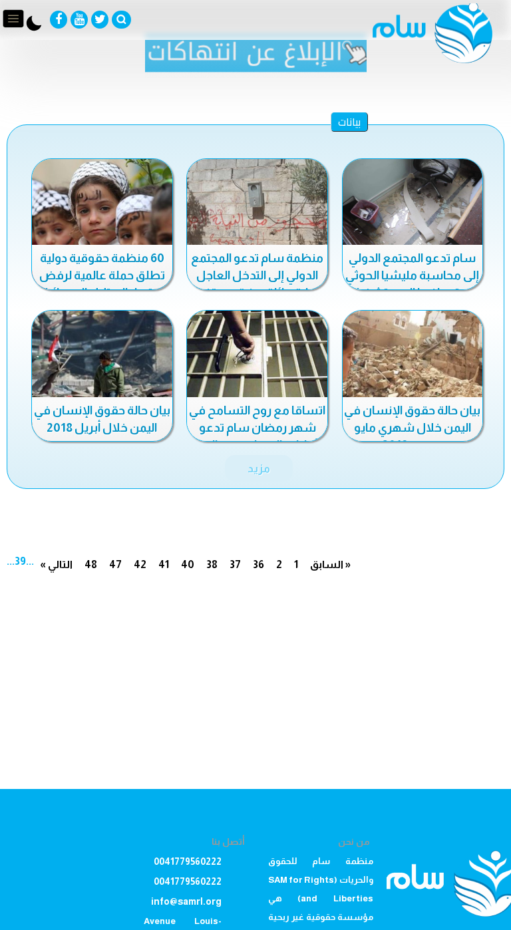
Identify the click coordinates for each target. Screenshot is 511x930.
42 (140, 564)
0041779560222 (188, 861)
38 (212, 564)
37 (235, 564)
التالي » (56, 564)
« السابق (330, 564)
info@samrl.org (186, 901)
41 (163, 564)
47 (115, 564)
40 (187, 564)
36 (258, 564)
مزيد (259, 468)
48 (91, 564)
